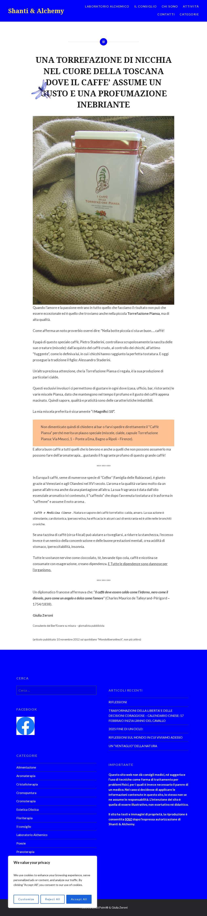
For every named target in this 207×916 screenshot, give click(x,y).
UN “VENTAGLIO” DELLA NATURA (133, 746)
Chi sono (170, 6)
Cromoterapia (26, 801)
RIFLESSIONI (118, 702)
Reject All (52, 899)
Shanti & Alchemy (36, 11)
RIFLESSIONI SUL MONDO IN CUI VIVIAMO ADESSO (146, 737)
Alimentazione (26, 767)
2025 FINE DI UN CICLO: (126, 729)
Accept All (79, 899)
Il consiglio (145, 6)
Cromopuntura (26, 793)
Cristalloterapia (27, 784)
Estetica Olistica (27, 809)
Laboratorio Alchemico (107, 6)
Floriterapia (24, 818)
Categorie (189, 14)
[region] (52, 882)
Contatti (166, 14)
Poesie (21, 843)
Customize (26, 899)
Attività (191, 6)
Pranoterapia (25, 852)
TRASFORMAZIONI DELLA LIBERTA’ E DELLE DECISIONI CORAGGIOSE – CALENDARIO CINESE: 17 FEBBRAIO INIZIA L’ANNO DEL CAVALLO (146, 715)
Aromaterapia (25, 776)
